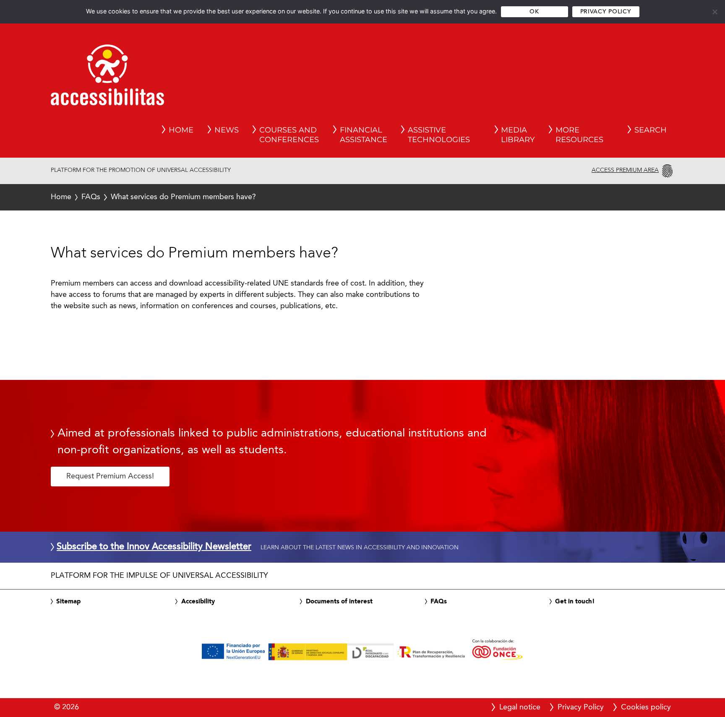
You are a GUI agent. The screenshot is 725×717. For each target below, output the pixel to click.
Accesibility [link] (198, 602)
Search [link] (650, 130)
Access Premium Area (625, 170)
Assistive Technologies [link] (439, 135)
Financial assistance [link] (363, 135)
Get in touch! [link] (575, 602)
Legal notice (519, 707)
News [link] (226, 130)
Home (61, 197)
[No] (714, 12)
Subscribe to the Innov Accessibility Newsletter (154, 547)
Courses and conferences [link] (289, 135)
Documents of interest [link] (339, 602)
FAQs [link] (438, 602)
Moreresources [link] (579, 135)
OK (534, 12)
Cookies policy (646, 707)
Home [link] (181, 130)
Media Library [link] (518, 135)
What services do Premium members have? (153, 197)
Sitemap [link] (68, 602)
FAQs (90, 197)
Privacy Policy (605, 12)
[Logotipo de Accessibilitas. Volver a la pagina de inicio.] (107, 77)
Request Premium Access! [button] (110, 476)
